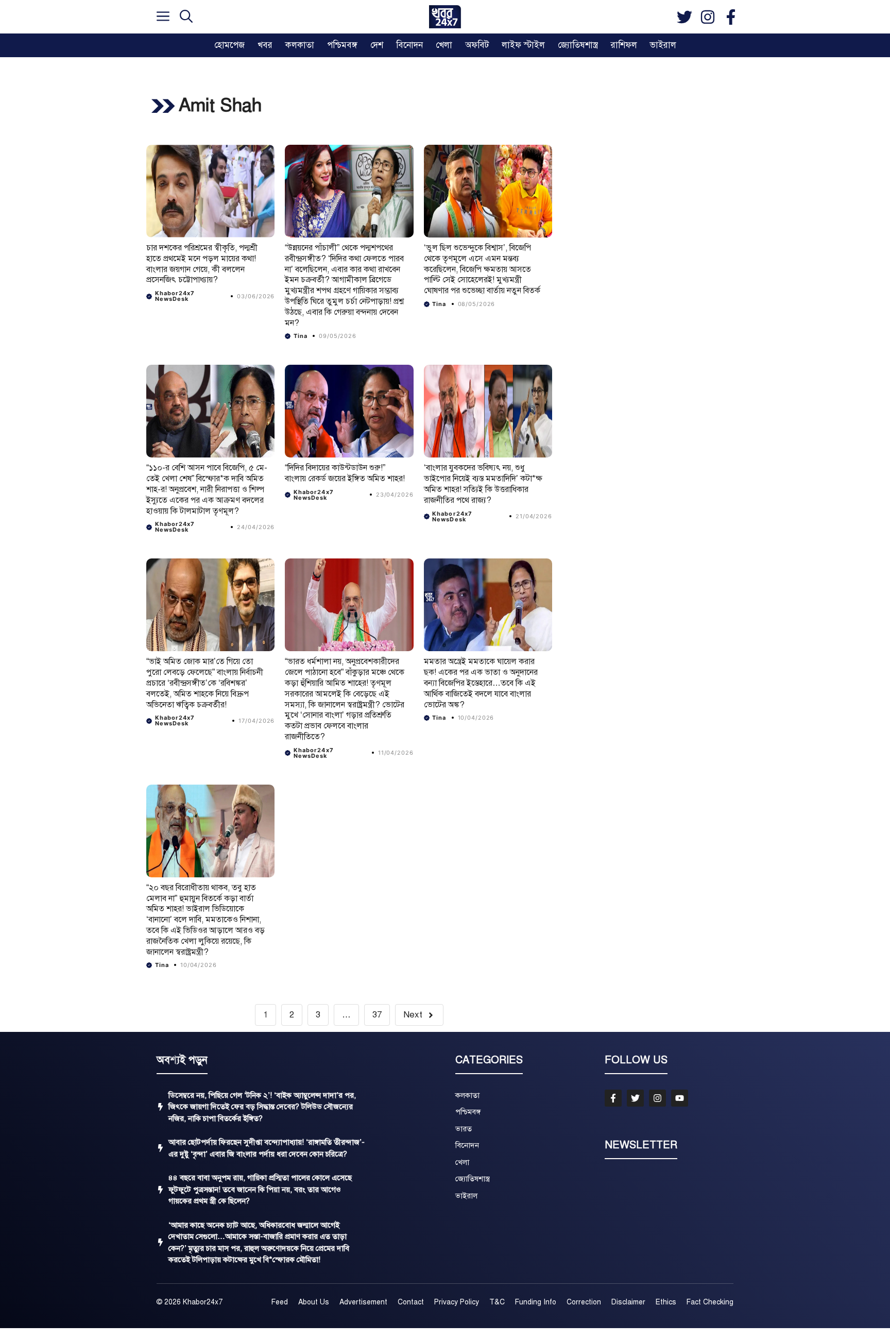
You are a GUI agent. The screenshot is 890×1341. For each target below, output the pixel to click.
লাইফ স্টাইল (523, 45)
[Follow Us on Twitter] (635, 1098)
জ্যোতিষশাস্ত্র (578, 45)
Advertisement (363, 1302)
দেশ (376, 45)
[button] (186, 16)
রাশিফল (624, 45)
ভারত (463, 1128)
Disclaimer (628, 1302)
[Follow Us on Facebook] (613, 1098)
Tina (300, 336)
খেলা (444, 45)
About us (313, 1302)
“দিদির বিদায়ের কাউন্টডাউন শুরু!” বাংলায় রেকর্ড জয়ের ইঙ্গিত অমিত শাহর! (345, 473)
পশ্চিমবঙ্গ (342, 45)
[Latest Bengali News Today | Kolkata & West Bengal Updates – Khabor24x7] (445, 16)
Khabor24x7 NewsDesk (175, 296)
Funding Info (535, 1302)
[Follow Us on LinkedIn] (679, 1098)
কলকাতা (299, 45)
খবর (265, 45)
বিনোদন (409, 45)
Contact (411, 1302)
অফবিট (477, 45)
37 (377, 1014)
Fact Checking (710, 1302)
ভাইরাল (663, 45)
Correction (584, 1302)
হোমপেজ (229, 45)
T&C (497, 1302)
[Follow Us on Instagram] (657, 1098)
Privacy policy (456, 1302)
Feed (279, 1302)
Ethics (666, 1302)
